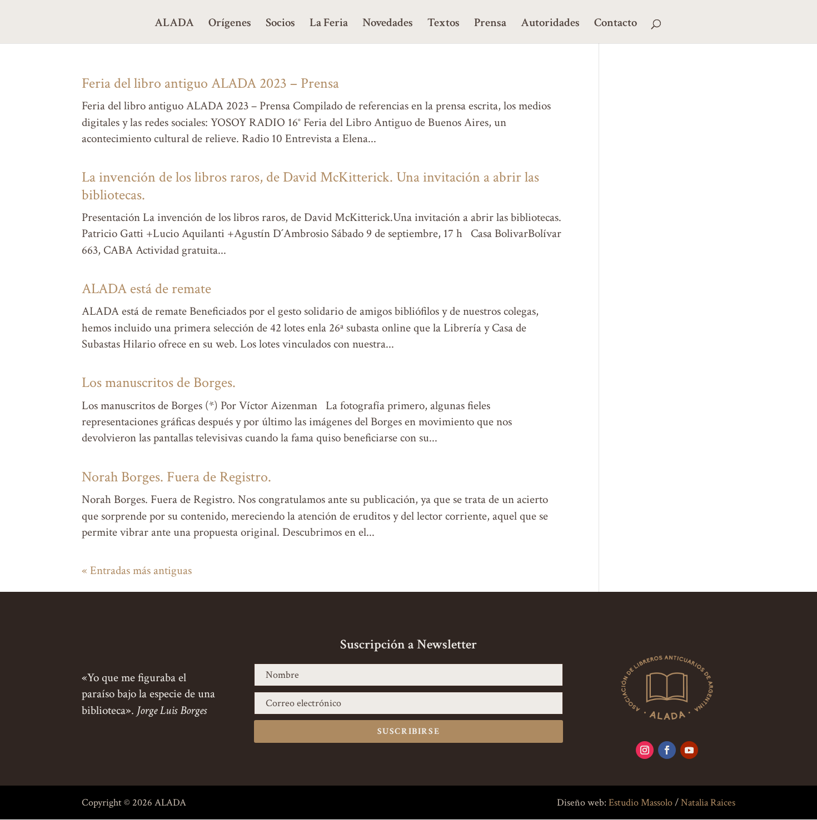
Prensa (490, 24)
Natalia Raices (708, 802)
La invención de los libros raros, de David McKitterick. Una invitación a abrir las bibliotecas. (310, 186)
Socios (280, 24)
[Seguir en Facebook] (667, 750)
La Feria (329, 24)
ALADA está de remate (148, 288)
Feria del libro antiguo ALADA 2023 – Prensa (210, 83)
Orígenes (229, 24)
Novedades (387, 24)
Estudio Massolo (640, 802)
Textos (443, 24)
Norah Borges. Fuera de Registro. (176, 476)
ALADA (174, 24)
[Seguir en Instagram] (645, 750)
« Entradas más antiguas (137, 570)
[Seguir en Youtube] (689, 750)
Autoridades (550, 24)
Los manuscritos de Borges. (159, 382)
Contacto (615, 24)
